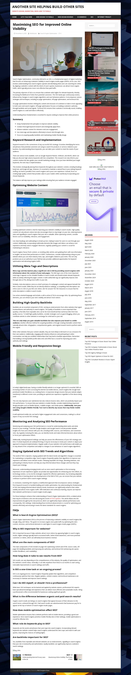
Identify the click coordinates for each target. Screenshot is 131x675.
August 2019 (89, 284)
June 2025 (88, 267)
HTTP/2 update (55, 499)
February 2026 (89, 254)
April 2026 (88, 247)
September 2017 (90, 305)
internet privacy (104, 17)
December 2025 (90, 260)
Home (14, 17)
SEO (92, 17)
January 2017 (89, 308)
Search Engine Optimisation (48, 33)
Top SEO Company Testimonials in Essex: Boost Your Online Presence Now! (101, 73)
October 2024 (89, 281)
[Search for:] (101, 25)
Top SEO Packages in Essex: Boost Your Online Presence (101, 49)
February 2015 (89, 315)
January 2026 (89, 257)
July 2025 (88, 264)
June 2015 (88, 311)
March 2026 (89, 250)
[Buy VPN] (16, 650)
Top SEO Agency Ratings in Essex (101, 100)
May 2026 (88, 243)
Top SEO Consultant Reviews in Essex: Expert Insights (100, 149)
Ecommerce (81, 17)
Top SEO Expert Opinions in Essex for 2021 (101, 124)
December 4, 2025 (21, 33)
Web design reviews (65, 17)
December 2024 (90, 274)
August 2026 (89, 240)
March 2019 (89, 288)
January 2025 (89, 271)
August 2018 (89, 291)
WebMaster (33, 33)
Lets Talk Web (26, 17)
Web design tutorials (45, 17)
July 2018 (88, 294)
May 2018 (88, 301)
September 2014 (90, 318)
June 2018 (88, 298)
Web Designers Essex (43, 670)
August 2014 (89, 322)
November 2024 (90, 277)
